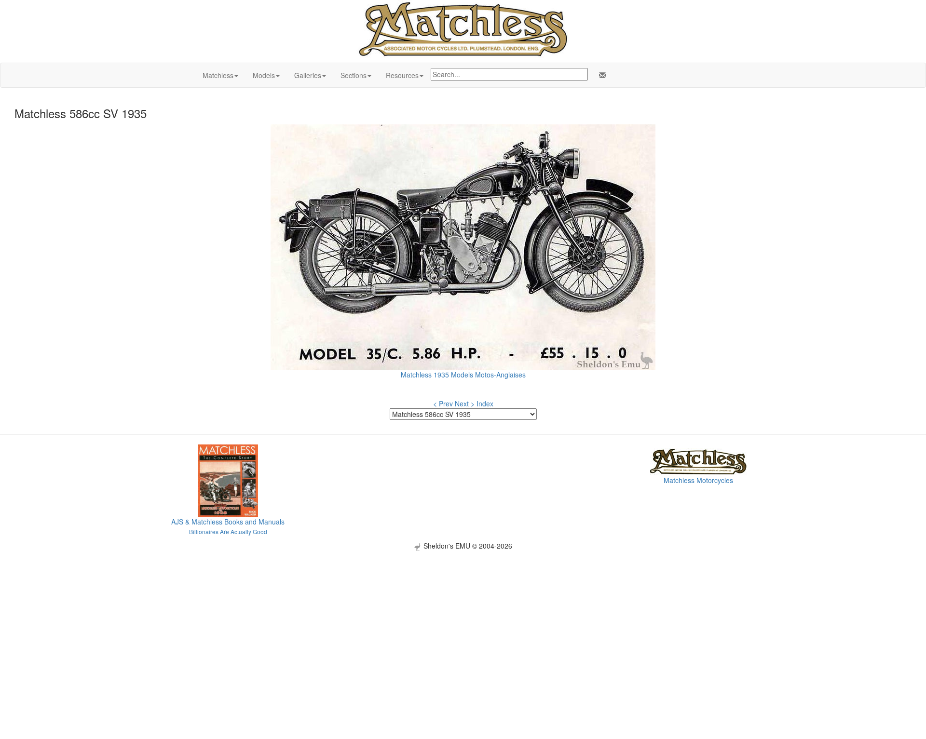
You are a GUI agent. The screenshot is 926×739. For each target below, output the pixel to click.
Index (485, 403)
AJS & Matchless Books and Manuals (228, 521)
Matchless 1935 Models (437, 374)
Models (264, 75)
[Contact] (600, 75)
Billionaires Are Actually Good (228, 531)
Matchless (218, 75)
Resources (402, 75)
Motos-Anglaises (500, 374)
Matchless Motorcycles (698, 480)
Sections (353, 75)
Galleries (307, 75)
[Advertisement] (463, 618)
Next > (465, 403)
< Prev (443, 403)
